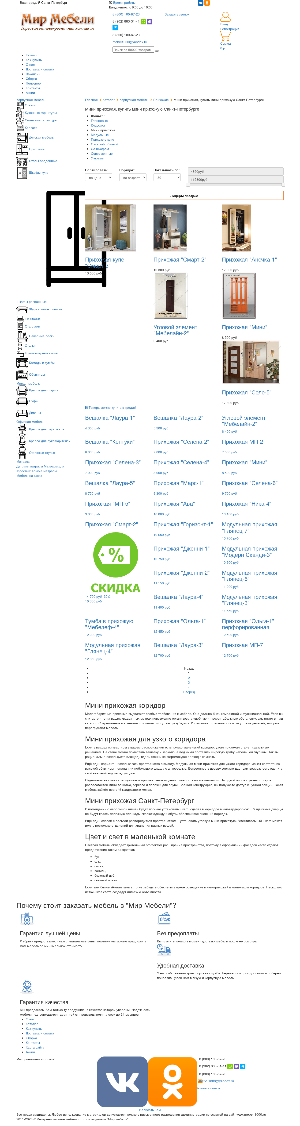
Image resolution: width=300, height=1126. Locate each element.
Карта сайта (35, 1047)
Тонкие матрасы (44, 470)
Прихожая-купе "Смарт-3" (104, 262)
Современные (102, 153)
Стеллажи (32, 326)
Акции (30, 92)
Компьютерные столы (41, 353)
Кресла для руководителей (49, 440)
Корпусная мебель (30, 99)
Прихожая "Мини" (244, 327)
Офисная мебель (29, 421)
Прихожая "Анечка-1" (249, 259)
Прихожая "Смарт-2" (180, 259)
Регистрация (230, 28)
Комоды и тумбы (41, 362)
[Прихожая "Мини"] (239, 295)
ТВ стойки (32, 318)
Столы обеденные (42, 160)
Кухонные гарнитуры (40, 112)
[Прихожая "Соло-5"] (251, 361)
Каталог (32, 55)
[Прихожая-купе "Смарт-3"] (110, 227)
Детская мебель (41, 137)
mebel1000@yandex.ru (129, 41)
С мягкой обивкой (104, 144)
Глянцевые (99, 120)
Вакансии (33, 73)
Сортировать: (97, 169)
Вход (224, 24)
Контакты (33, 87)
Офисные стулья (41, 452)
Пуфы (33, 400)
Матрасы (23, 461)
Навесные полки (41, 335)
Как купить (34, 59)
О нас (30, 64)
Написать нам (150, 1109)
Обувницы (36, 374)
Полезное (33, 83)
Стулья (30, 345)
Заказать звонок (177, 14)
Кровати (30, 127)
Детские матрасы (29, 466)
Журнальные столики (45, 309)
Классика (98, 125)
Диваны (34, 412)
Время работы (124, 2)
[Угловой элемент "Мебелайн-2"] (171, 295)
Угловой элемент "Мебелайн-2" (175, 330)
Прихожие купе (102, 139)
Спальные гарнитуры (40, 120)
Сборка (31, 78)
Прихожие (36, 149)
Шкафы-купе (38, 172)
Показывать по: (167, 169)
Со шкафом (100, 148)
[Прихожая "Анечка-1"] (236, 227)
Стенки (30, 105)
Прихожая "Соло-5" (247, 392)
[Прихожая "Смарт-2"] (170, 227)
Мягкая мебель (28, 383)
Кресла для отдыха (43, 390)
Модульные (100, 134)
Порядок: (127, 169)
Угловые (97, 158)
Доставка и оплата (40, 69)
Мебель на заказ (29, 475)
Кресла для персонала (46, 429)
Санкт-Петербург (54, 2)
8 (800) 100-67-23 (126, 14)
